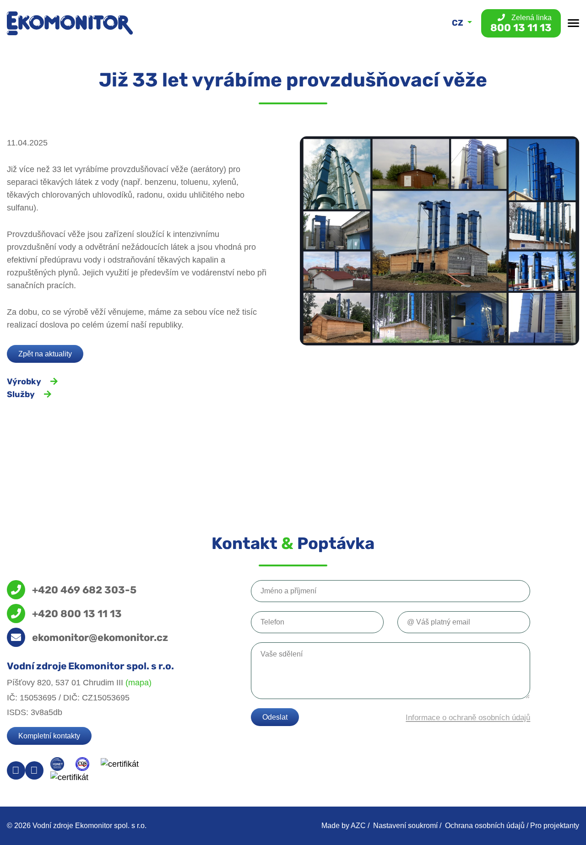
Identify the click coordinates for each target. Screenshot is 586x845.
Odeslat (275, 717)
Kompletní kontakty (49, 736)
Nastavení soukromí (405, 825)
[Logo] (70, 23)
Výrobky (24, 382)
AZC (358, 825)
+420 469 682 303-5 (84, 590)
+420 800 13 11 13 (77, 613)
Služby (21, 394)
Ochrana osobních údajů (485, 825)
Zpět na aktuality (45, 354)
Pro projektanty (554, 825)
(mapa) (138, 682)
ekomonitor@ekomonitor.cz (100, 637)
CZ (458, 23)
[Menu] (573, 23)
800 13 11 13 (521, 23)
